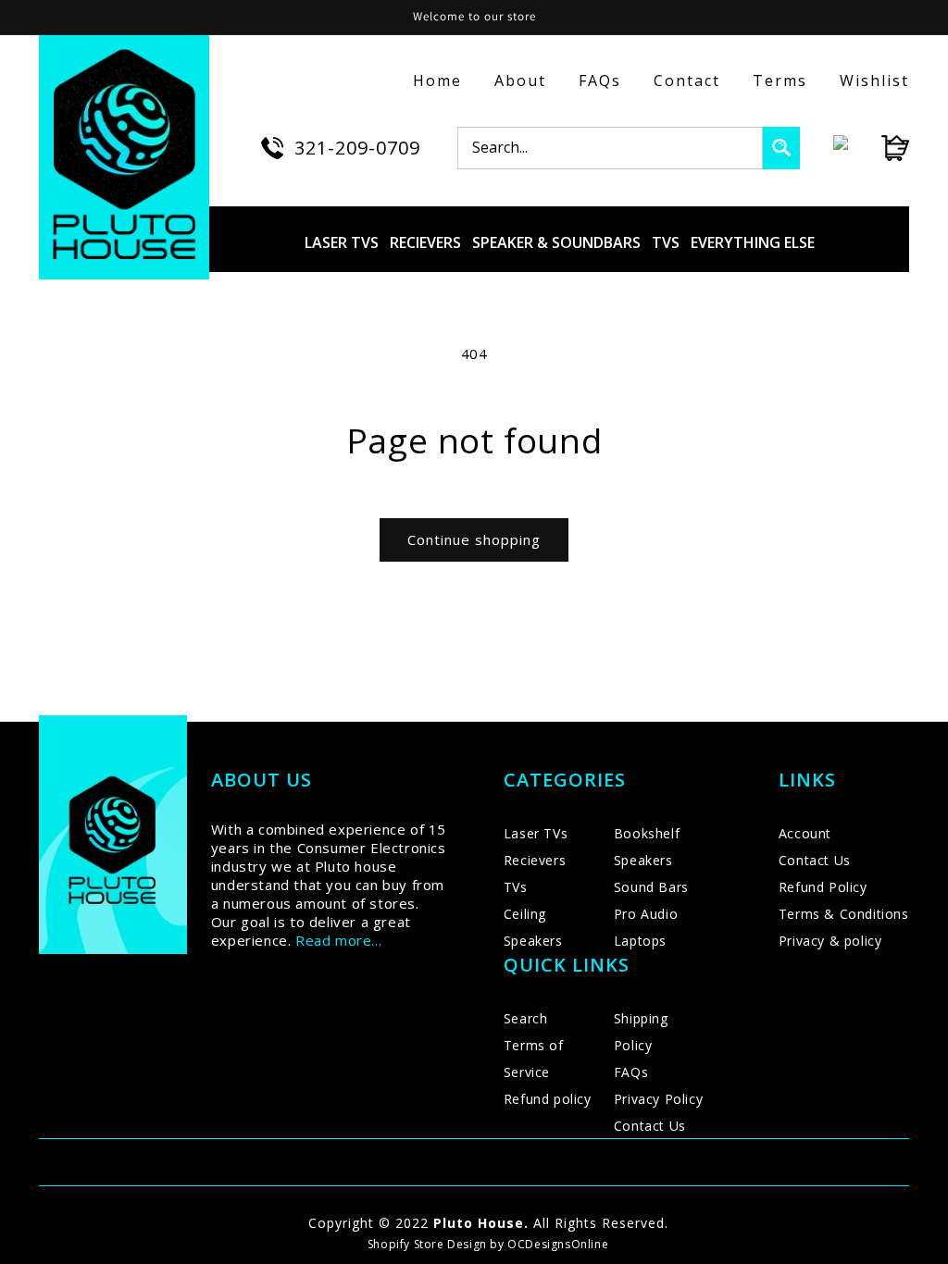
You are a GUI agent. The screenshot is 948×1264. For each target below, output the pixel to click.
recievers (425, 242)
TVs (516, 887)
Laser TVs (536, 833)
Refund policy (548, 1099)
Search (526, 1018)
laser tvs (342, 242)
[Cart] (878, 148)
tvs (666, 242)
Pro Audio (646, 914)
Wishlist (874, 80)
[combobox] (610, 148)
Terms (780, 80)
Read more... (338, 940)
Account (805, 833)
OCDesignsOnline (557, 1244)
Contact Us (650, 1125)
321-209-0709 (357, 147)
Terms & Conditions (844, 914)
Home (437, 80)
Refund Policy (823, 887)
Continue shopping (474, 539)
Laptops (640, 940)
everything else (753, 242)
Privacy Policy (658, 1099)
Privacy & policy (830, 940)
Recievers (535, 860)
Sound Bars (651, 887)
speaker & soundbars (556, 242)
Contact (687, 80)
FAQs (600, 80)
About (520, 80)
